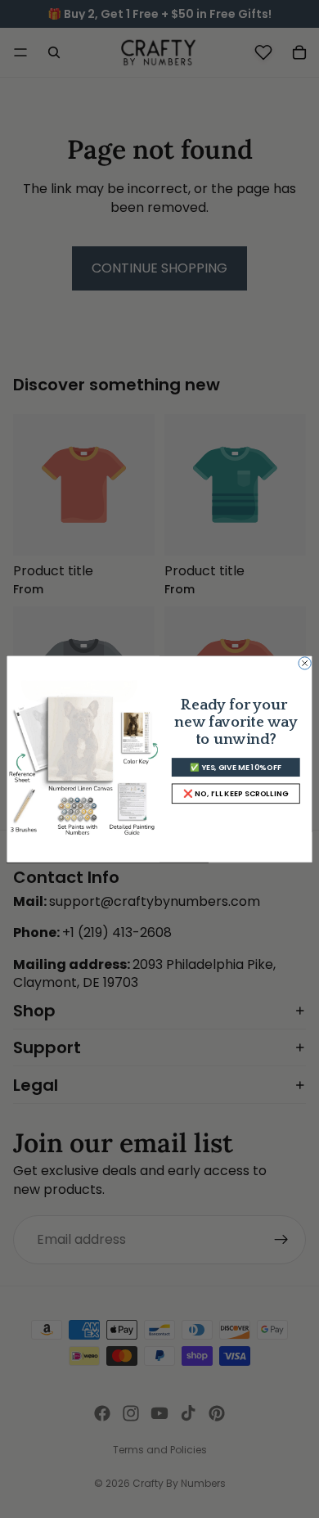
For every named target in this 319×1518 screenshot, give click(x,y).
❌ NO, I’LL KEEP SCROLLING (235, 793)
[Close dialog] (305, 663)
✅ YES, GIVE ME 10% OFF (235, 767)
